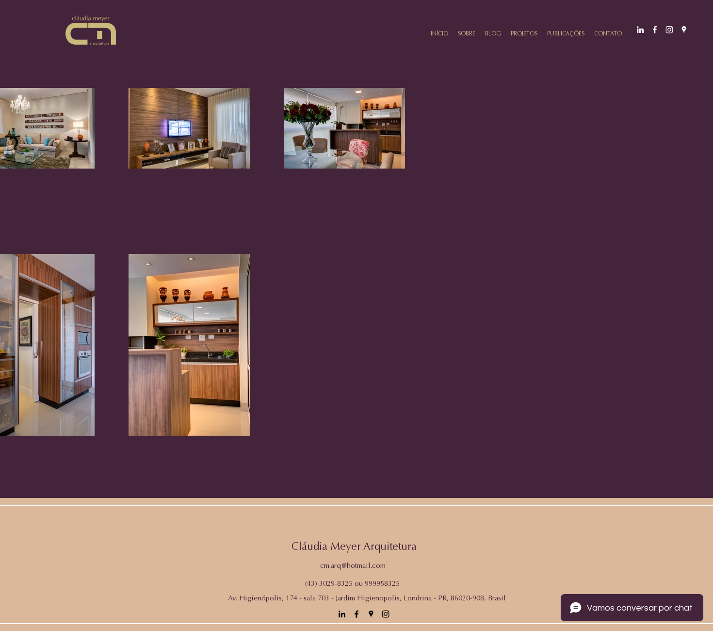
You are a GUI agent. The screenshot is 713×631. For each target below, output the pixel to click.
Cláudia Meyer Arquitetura (354, 547)
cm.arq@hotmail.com (353, 566)
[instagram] (669, 29)
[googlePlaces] (684, 29)
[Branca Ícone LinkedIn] (640, 29)
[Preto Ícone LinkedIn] (342, 614)
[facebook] (655, 29)
